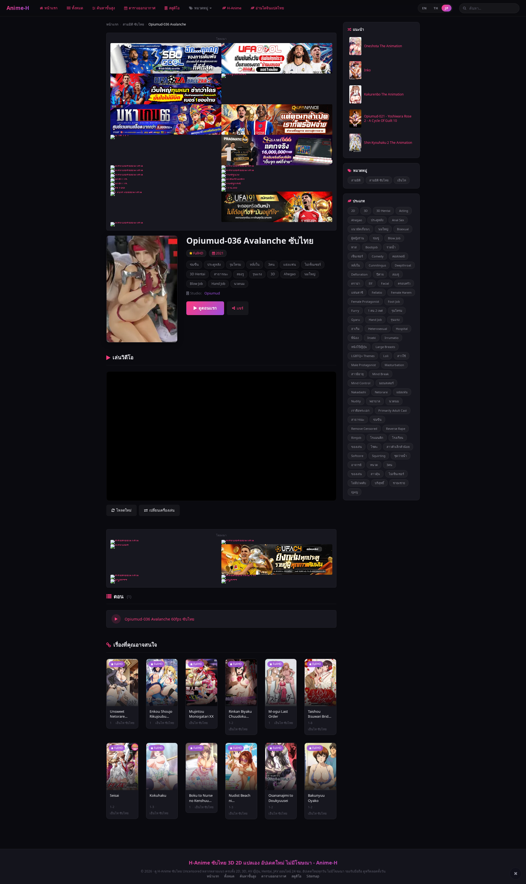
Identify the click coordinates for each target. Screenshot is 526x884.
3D (273, 274)
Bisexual (403, 229)
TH (436, 8)
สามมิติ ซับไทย (133, 24)
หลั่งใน (254, 264)
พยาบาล (375, 401)
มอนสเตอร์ (386, 383)
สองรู (240, 274)
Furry (355, 310)
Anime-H (18, 8)
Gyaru (355, 320)
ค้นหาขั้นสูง (106, 7)
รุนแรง (257, 274)
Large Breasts (385, 347)
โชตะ (374, 447)
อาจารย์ (356, 465)
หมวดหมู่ (201, 7)
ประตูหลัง (214, 264)
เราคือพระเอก (360, 410)
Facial (385, 283)
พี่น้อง (355, 338)
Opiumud (212, 293)
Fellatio (377, 292)
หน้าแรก (51, 7)
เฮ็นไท (401, 180)
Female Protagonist (365, 301)
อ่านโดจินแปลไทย (270, 7)
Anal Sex (398, 220)
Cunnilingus (377, 265)
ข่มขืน (194, 264)
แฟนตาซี (357, 292)
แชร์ (240, 308)
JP (446, 8)
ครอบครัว (404, 283)
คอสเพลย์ (398, 256)
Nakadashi (358, 392)
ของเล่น (356, 447)
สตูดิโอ (174, 7)
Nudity (356, 401)
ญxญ (354, 492)
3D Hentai (197, 274)
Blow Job (196, 283)
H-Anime (234, 7)
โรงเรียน (397, 438)
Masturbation (394, 365)
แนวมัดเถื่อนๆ (360, 229)
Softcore (357, 456)
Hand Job (218, 283)
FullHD (197, 253)
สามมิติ (356, 180)
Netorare (381, 392)
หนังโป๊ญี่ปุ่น (359, 347)
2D (353, 211)
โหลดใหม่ (124, 510)
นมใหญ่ (309, 274)
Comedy (378, 256)
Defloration (359, 274)
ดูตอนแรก (208, 308)
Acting (403, 211)
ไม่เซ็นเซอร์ (313, 264)
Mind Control (360, 383)
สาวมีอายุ (357, 374)
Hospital (402, 329)
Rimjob (356, 438)
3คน (271, 264)
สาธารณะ (221, 274)
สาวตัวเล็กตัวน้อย (398, 447)
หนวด (374, 465)
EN (424, 8)
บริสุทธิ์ (379, 483)
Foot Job (394, 301)
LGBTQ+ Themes (363, 356)
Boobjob (371, 247)
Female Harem (401, 292)
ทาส (354, 247)
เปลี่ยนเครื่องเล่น (162, 510)
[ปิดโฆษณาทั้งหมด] (516, 874)
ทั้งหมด (77, 7)
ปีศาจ (380, 274)
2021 (219, 253)
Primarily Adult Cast (392, 410)
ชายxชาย (399, 483)
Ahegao (290, 274)
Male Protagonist (363, 365)
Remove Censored (364, 428)
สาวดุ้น (375, 474)
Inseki (371, 338)
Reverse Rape (395, 428)
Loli (385, 356)
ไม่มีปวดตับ (358, 483)
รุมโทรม (235, 264)
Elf (370, 283)
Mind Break (380, 374)
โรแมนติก (376, 438)
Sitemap (313, 876)
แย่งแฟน (289, 264)
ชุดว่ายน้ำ (400, 456)
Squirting (378, 456)
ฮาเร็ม (355, 329)
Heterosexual (377, 329)
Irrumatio (392, 338)
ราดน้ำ (391, 247)
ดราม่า (355, 283)
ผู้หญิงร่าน (357, 238)
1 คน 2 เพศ (375, 310)
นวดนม (239, 283)
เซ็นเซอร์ (357, 256)
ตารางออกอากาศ (142, 7)
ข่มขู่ (376, 238)
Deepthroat (403, 265)
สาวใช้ (401, 356)
